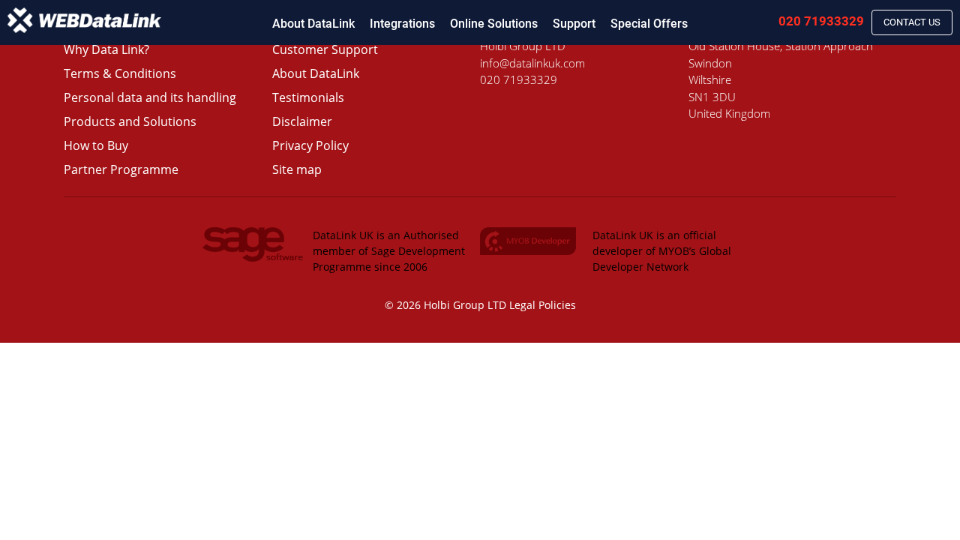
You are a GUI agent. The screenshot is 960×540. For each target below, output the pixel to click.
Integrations (402, 23)
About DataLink (313, 23)
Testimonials (308, 97)
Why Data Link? (106, 49)
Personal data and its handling (150, 97)
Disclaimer (302, 121)
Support (574, 23)
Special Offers (649, 23)
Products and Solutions (130, 121)
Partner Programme (121, 169)
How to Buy (96, 145)
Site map (297, 169)
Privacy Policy (310, 145)
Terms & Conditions (120, 73)
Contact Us (912, 22)
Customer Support (325, 49)
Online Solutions (494, 23)
